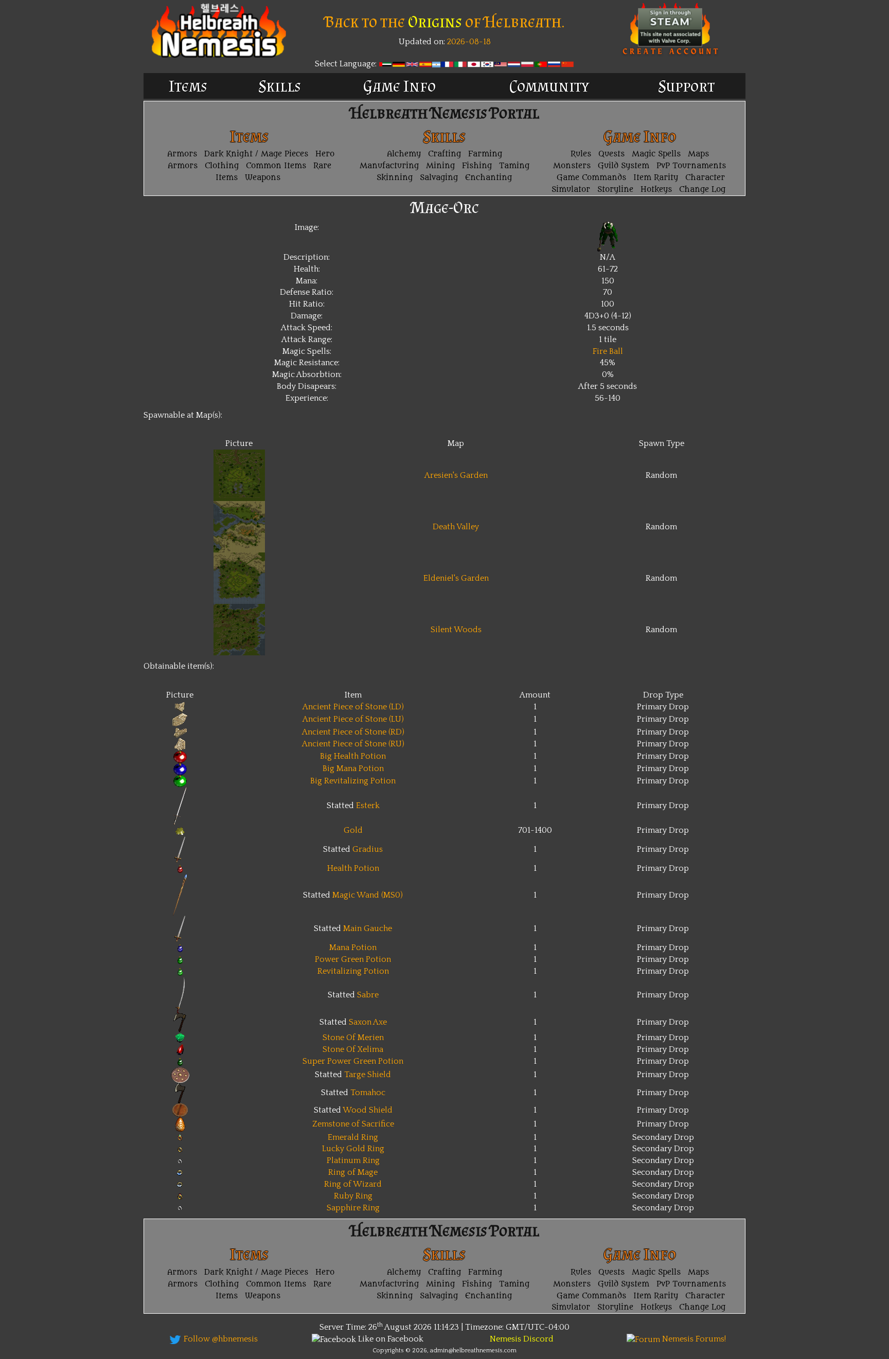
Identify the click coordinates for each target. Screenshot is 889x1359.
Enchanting (488, 177)
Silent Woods (456, 629)
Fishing (477, 166)
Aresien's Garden (456, 475)
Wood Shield (368, 1110)
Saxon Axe (368, 1022)
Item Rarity (655, 177)
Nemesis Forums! (693, 1339)
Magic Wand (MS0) (367, 895)
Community (549, 86)
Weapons (262, 177)
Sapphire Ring (353, 1207)
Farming (485, 154)
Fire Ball (608, 351)
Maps (698, 154)
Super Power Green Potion (353, 1061)
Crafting (444, 154)
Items (188, 86)
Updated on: (422, 41)
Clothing (222, 166)
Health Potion (353, 868)
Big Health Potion (353, 756)
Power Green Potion (353, 959)
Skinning (395, 177)
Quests (611, 154)
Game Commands (591, 177)
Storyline (615, 189)
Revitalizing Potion (353, 971)
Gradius (367, 849)
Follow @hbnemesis (220, 1339)
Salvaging (439, 177)
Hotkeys (656, 189)
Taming (514, 166)
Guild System (623, 166)
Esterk (368, 805)
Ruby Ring (353, 1196)
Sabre (368, 994)
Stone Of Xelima (353, 1049)
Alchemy (404, 154)
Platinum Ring (353, 1160)
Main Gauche (367, 928)
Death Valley (456, 526)
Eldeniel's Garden (456, 578)
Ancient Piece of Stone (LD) (353, 706)
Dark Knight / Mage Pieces (256, 154)
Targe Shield (367, 1074)
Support (686, 86)
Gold (353, 830)
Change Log (702, 189)
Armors (182, 154)
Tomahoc (367, 1092)
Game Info (399, 86)
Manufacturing (389, 166)
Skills (279, 86)
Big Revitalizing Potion (353, 780)
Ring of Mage (353, 1172)
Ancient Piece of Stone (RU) (353, 743)
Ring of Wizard (353, 1184)
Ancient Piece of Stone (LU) (353, 719)
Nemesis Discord (522, 1339)
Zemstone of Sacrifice (353, 1124)
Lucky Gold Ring (353, 1148)
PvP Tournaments (691, 166)
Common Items (276, 166)
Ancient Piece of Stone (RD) (353, 732)
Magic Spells (656, 154)
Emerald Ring (353, 1137)
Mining (440, 166)
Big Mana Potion (353, 768)
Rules (581, 154)
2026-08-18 (468, 41)
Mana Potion (353, 947)
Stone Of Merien (353, 1037)
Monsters (572, 166)
